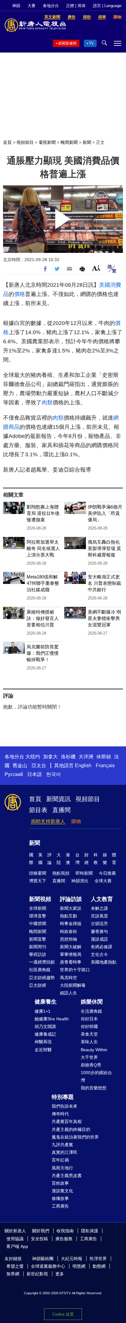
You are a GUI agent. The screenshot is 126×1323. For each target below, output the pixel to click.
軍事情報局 (70, 954)
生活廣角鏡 (91, 1011)
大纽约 (32, 756)
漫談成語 (99, 939)
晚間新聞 (69, 142)
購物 (76, 821)
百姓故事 (60, 1183)
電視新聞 (47, 142)
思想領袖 (68, 939)
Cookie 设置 (63, 1314)
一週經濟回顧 (42, 962)
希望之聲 (15, 1266)
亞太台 (38, 765)
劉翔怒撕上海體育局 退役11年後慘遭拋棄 (43, 513)
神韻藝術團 (43, 1258)
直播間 (61, 810)
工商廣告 (60, 1206)
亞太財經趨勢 (42, 977)
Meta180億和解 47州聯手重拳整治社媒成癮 (43, 583)
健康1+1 (42, 1011)
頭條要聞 (37, 873)
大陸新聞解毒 (73, 985)
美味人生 (89, 1041)
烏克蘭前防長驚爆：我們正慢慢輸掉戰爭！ (43, 653)
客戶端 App (17, 1246)
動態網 (99, 1266)
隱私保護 (89, 1230)
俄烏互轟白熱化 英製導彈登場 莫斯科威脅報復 (104, 548)
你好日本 (89, 1018)
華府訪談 (37, 954)
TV (91, 43)
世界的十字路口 (75, 969)
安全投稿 (39, 1238)
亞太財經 (37, 985)
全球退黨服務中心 (48, 1266)
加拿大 (50, 756)
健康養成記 (45, 1034)
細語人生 (68, 992)
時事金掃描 (70, 923)
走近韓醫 (43, 1049)
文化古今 (99, 954)
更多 (59, 1273)
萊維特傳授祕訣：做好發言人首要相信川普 (43, 618)
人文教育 (102, 899)
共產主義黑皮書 (67, 1175)
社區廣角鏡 (39, 969)
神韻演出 (79, 880)
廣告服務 (63, 1238)
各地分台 (51, 5)
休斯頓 (103, 756)
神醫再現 (43, 1041)
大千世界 (89, 1057)
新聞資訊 (58, 799)
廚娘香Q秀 (91, 1064)
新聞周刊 (37, 946)
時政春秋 (68, 931)
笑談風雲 (99, 915)
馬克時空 (68, 977)
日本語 (34, 774)
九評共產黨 (62, 1144)
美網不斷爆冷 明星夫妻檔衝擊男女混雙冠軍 (104, 618)
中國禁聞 (37, 923)
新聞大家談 (70, 908)
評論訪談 (71, 899)
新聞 (87, 142)
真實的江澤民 (64, 1152)
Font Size (96, 268)
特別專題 (63, 1097)
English (83, 765)
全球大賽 (103, 880)
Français (105, 765)
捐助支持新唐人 (48, 821)
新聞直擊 (37, 939)
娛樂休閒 (92, 1002)
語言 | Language (107, 5)
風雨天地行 (62, 1167)
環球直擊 (37, 915)
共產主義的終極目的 (71, 1129)
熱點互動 (68, 915)
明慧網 (78, 1266)
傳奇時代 (60, 1113)
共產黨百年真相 (67, 1121)
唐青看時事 (70, 962)
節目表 (38, 810)
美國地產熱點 (104, 962)
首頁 (7, 142)
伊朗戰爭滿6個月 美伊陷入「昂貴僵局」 (105, 513)
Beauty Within (94, 1049)
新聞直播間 (67, 43)
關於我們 (40, 1230)
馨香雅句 (99, 931)
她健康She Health (52, 1018)
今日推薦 (107, 873)
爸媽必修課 (101, 946)
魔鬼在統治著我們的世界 (75, 1137)
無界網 (12, 1273)
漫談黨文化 (62, 1190)
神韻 (16, 5)
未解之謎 (99, 908)
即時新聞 (84, 873)
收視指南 (65, 1230)
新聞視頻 (40, 899)
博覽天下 (37, 880)
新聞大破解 (70, 946)
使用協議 (15, 1238)
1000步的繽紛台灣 (96, 1076)
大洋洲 (86, 756)
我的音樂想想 (93, 1087)
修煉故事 (60, 1198)
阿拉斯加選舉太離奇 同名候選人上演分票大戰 (43, 548)
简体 (82, 5)
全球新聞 (37, 908)
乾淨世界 (98, 1258)
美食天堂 (89, 1034)
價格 (19, 294)
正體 (70, 5)
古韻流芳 (99, 923)
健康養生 (46, 1002)
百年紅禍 (60, 1159)
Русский (14, 774)
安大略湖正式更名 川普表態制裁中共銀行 (104, 583)
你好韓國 (89, 1026)
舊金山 (20, 765)
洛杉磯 (68, 756)
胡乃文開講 (45, 1026)
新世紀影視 (37, 1273)
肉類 (47, 402)
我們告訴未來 (64, 1106)
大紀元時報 (71, 1258)
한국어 (53, 774)
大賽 (31, 5)
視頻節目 (25, 142)
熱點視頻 (60, 873)
